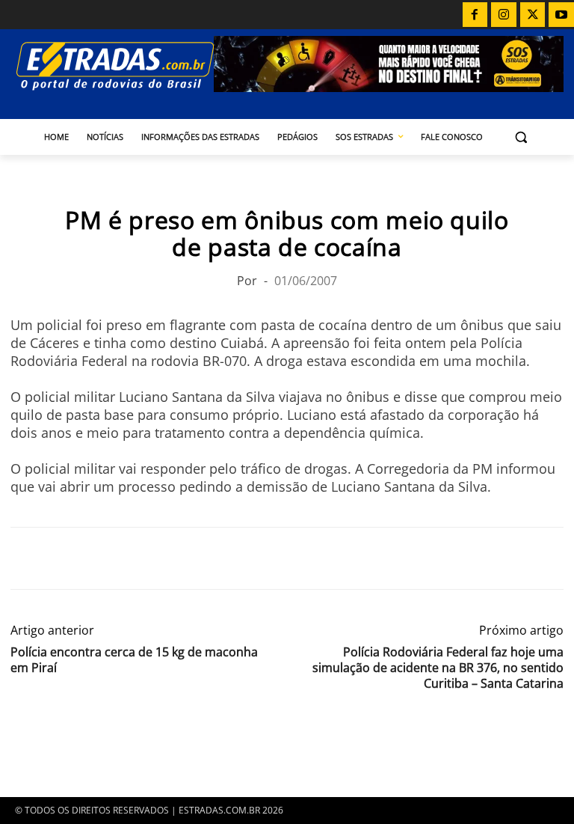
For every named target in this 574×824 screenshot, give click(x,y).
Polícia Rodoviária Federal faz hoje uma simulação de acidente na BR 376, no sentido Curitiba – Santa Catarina (438, 668)
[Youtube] (561, 15)
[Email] (129, 558)
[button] (521, 137)
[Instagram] (503, 15)
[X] (533, 15)
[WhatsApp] (94, 558)
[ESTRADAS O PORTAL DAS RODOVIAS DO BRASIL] (112, 65)
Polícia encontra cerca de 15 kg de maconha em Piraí (134, 660)
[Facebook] (475, 15)
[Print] (163, 558)
